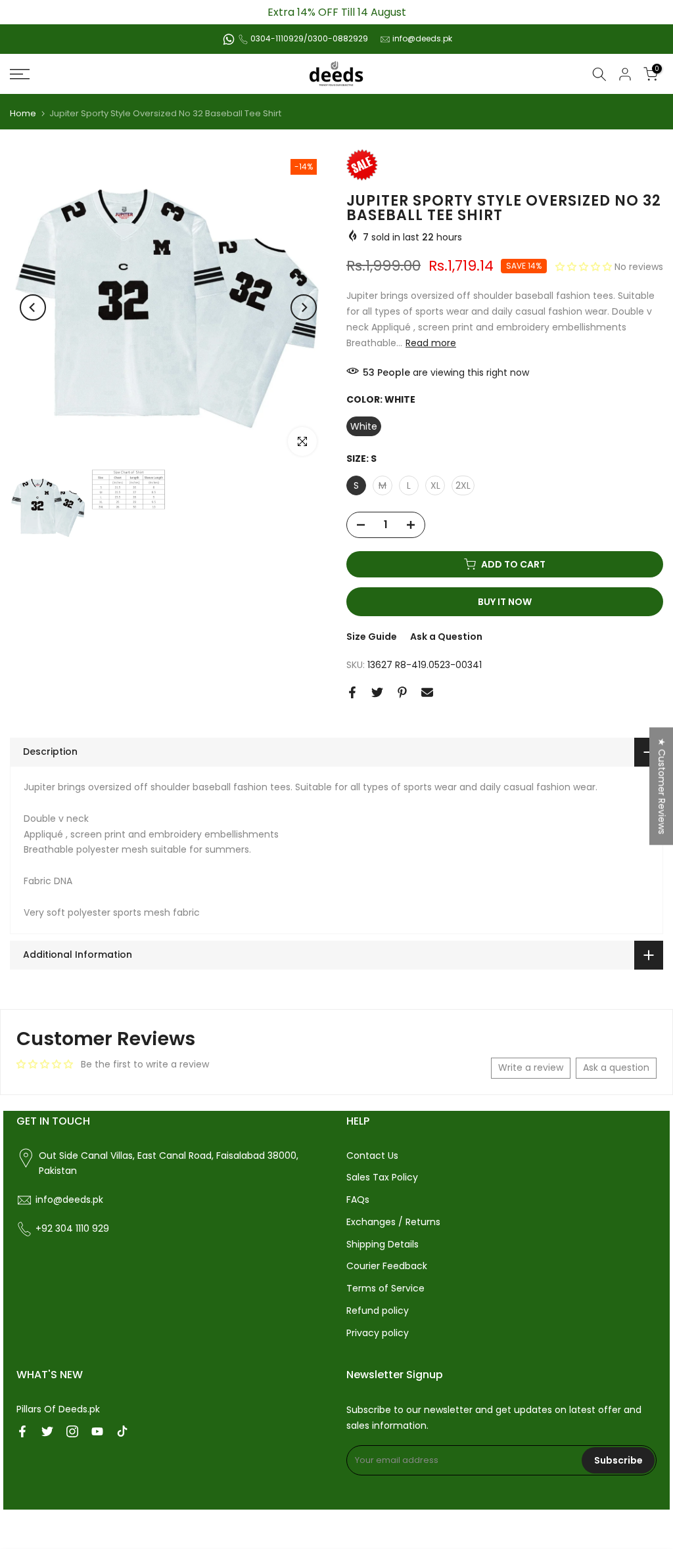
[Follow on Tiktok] (122, 1431)
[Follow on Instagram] (72, 1431)
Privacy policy (377, 1332)
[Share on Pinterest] (402, 692)
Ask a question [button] (616, 1067)
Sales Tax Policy (382, 1177)
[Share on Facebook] (352, 692)
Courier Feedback (386, 1265)
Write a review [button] (530, 1067)
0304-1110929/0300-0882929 (309, 38)
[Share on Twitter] (377, 692)
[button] (585, 266)
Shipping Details (382, 1244)
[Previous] (33, 307)
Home (23, 113)
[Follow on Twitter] (47, 1431)
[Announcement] (336, 12)
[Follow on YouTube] (97, 1431)
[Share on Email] (427, 692)
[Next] (303, 307)
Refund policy (377, 1310)
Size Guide (371, 636)
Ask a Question (446, 636)
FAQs (357, 1199)
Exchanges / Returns (393, 1221)
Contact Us (372, 1155)
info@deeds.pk (422, 38)
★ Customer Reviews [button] (661, 786)
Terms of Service (385, 1288)
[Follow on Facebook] (22, 1431)
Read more (431, 343)
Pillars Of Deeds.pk (58, 1409)
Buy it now (505, 601)
